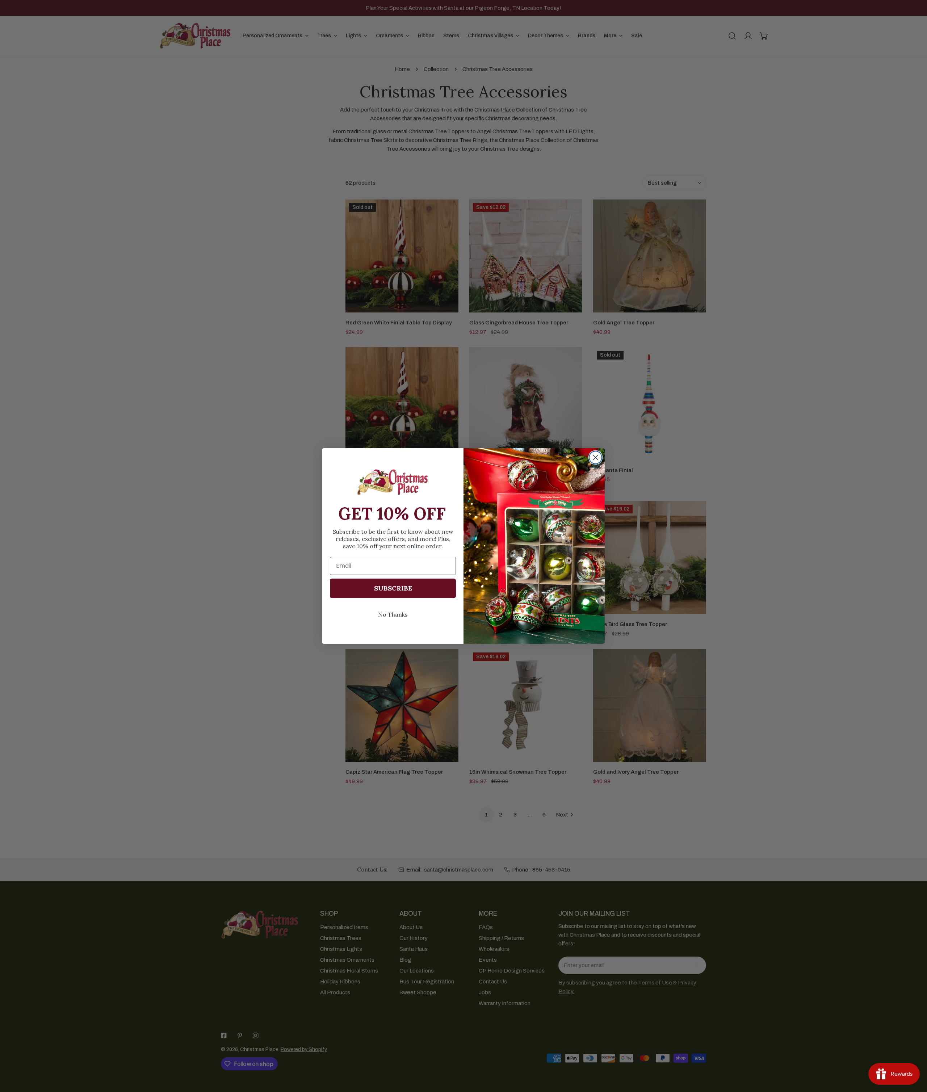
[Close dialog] (595, 457)
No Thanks (393, 614)
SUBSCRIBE (393, 588)
